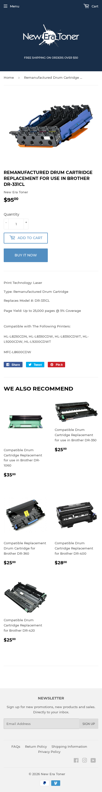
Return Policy (36, 746)
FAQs (15, 746)
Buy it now (26, 255)
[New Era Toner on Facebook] (76, 761)
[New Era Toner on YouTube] (93, 761)
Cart (94, 6)
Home (9, 77)
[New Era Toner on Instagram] (84, 761)
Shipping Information (69, 746)
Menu (14, 6)
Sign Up (88, 724)
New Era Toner (53, 774)
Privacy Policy (49, 752)
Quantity (11, 214)
